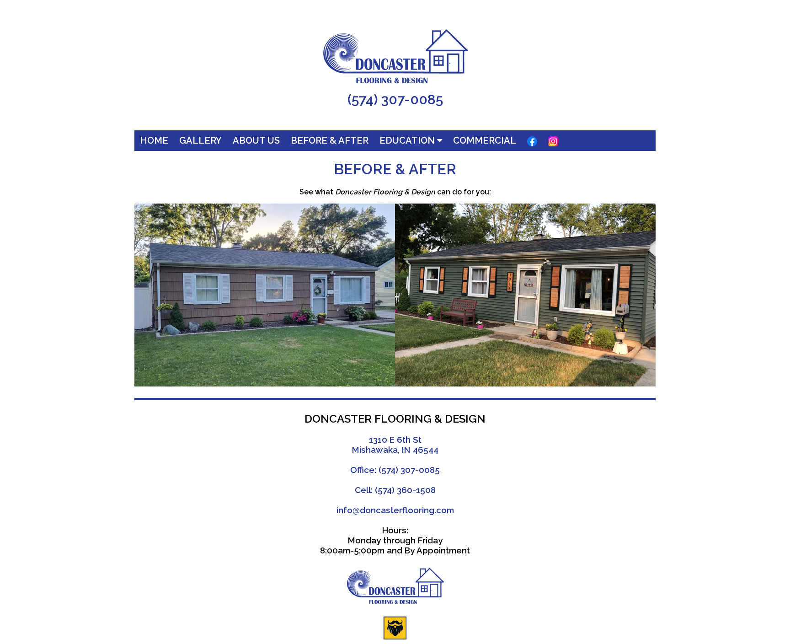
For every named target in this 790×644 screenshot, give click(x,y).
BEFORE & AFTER (329, 140)
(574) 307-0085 (395, 99)
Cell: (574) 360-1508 (395, 490)
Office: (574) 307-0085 (395, 470)
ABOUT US (256, 140)
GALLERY (200, 140)
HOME (154, 140)
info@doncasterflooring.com (395, 510)
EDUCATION (408, 140)
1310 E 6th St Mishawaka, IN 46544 (395, 445)
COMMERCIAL (484, 140)
